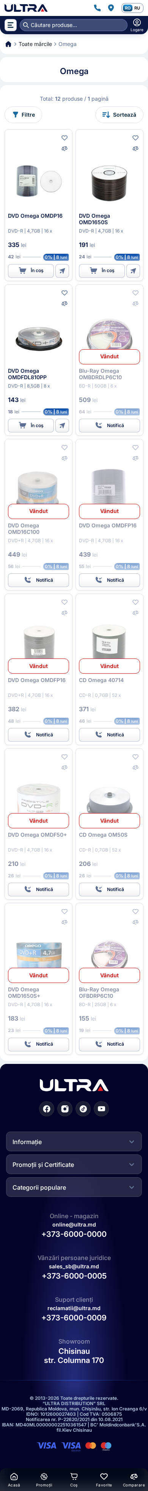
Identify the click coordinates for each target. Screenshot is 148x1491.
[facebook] (46, 1108)
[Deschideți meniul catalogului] (11, 25)
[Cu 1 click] (62, 271)
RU (137, 8)
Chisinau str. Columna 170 (74, 1356)
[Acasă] (26, 8)
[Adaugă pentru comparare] (64, 148)
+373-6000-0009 (74, 1317)
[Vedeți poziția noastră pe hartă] (110, 8)
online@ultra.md (74, 1224)
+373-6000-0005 (74, 1275)
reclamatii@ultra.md (74, 1308)
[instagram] (64, 1108)
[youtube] (101, 1108)
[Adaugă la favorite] (64, 138)
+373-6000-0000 (74, 1234)
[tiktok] (83, 1108)
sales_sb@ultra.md (74, 1266)
